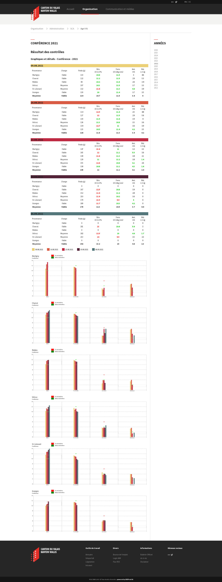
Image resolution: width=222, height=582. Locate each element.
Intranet (89, 565)
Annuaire (89, 554)
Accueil (70, 9)
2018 (156, 71)
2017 (156, 74)
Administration (57, 28)
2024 (156, 55)
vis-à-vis (143, 558)
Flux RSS (116, 562)
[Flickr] (169, 554)
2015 (156, 79)
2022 (156, 61)
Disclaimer (144, 562)
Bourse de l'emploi (120, 554)
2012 (156, 88)
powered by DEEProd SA (125, 579)
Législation (90, 562)
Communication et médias (120, 9)
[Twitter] (172, 554)
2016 (156, 77)
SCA (72, 28)
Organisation (90, 9)
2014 (156, 82)
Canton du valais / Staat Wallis (45, 13)
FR (185, 2)
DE (189, 2)
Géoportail (90, 558)
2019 (156, 69)
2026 (156, 50)
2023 (156, 58)
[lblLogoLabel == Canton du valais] (45, 554)
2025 (156, 53)
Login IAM (117, 558)
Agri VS (84, 28)
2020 (156, 66)
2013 (156, 85)
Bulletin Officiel (146, 554)
